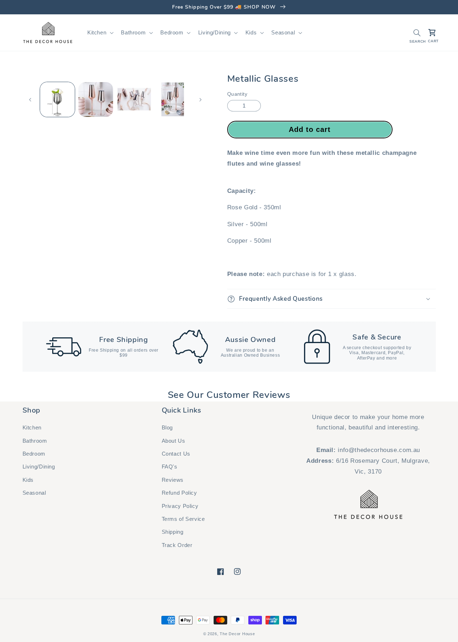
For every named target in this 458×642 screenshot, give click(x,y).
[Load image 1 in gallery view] (57, 99)
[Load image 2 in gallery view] (95, 99)
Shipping (173, 532)
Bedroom (34, 454)
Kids (28, 480)
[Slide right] (200, 100)
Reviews (173, 480)
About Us (173, 441)
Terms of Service (183, 519)
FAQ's (169, 467)
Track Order (177, 545)
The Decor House (237, 634)
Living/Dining (39, 467)
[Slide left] (30, 100)
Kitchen (32, 428)
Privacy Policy (180, 506)
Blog (167, 428)
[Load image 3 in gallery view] (134, 99)
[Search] (416, 32)
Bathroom (35, 441)
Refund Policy (179, 493)
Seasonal (34, 493)
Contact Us (176, 454)
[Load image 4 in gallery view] (172, 99)
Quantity (237, 94)
